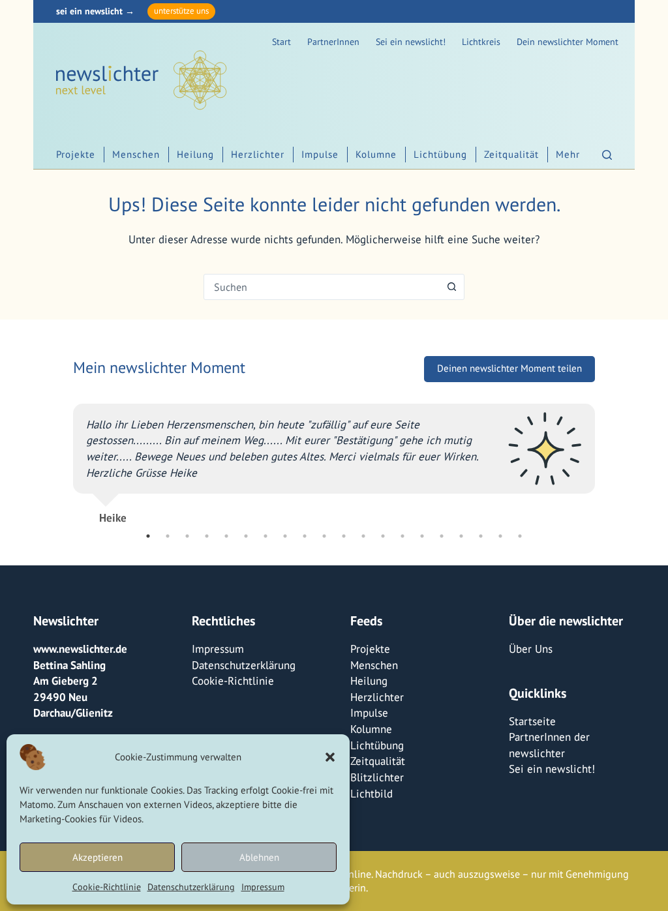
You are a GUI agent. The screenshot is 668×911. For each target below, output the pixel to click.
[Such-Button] (451, 287)
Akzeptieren (97, 857)
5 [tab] (226, 536)
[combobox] (321, 287)
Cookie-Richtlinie (106, 887)
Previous (63, 458)
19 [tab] (500, 536)
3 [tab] (187, 536)
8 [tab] (285, 536)
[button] (330, 757)
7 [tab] (265, 536)
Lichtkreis (481, 42)
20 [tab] (519, 536)
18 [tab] (480, 536)
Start (281, 42)
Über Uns (531, 649)
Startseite (532, 721)
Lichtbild (371, 793)
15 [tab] (422, 536)
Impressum (262, 887)
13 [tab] (382, 536)
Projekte (75, 154)
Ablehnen (259, 857)
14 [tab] (402, 536)
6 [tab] (245, 536)
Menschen (136, 154)
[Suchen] (607, 155)
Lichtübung (440, 154)
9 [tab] (304, 536)
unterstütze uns (181, 10)
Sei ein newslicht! (411, 42)
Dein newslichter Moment (567, 42)
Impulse (320, 154)
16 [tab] (441, 536)
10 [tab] (324, 536)
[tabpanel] (334, 458)
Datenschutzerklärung (191, 887)
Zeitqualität (511, 154)
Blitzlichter (377, 777)
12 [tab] (363, 536)
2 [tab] (167, 536)
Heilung (195, 154)
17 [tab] (461, 536)
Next (604, 458)
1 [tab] (148, 536)
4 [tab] (206, 536)
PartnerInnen (333, 42)
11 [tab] (343, 536)
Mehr (568, 154)
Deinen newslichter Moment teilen (509, 368)
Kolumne (376, 154)
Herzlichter (257, 154)
